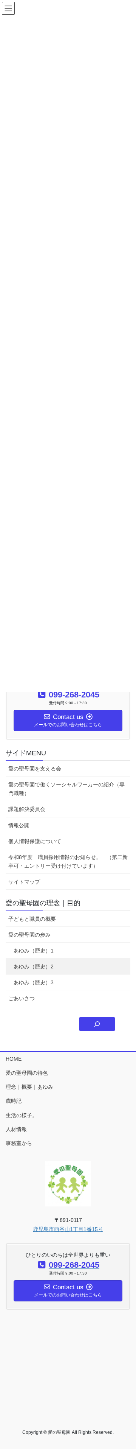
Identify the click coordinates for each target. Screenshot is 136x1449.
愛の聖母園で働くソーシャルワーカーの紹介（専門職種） (66, 788)
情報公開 (18, 825)
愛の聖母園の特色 (27, 1073)
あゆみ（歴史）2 (34, 966)
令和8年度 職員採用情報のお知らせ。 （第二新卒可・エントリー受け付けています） (68, 861)
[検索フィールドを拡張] (97, 1024)
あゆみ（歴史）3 (34, 982)
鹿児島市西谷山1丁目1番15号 (68, 1229)
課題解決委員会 (26, 809)
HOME (14, 1059)
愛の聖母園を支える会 (34, 769)
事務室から (19, 1143)
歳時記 (14, 1101)
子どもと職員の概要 (32, 919)
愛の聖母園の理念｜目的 (43, 903)
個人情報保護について (34, 841)
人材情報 (16, 1129)
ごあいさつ (21, 998)
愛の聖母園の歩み (29, 935)
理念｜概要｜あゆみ (29, 1087)
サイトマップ (24, 882)
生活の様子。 (21, 1115)
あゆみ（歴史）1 (34, 951)
